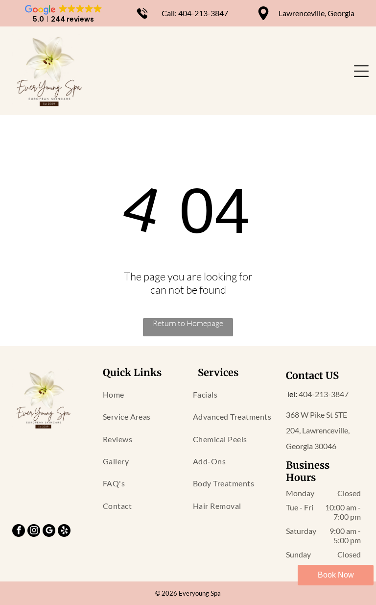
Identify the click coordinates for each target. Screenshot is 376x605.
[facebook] (18, 531)
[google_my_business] (49, 531)
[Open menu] (361, 71)
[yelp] (64, 531)
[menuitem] (143, 394)
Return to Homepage (188, 323)
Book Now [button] (336, 575)
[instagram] (33, 531)
